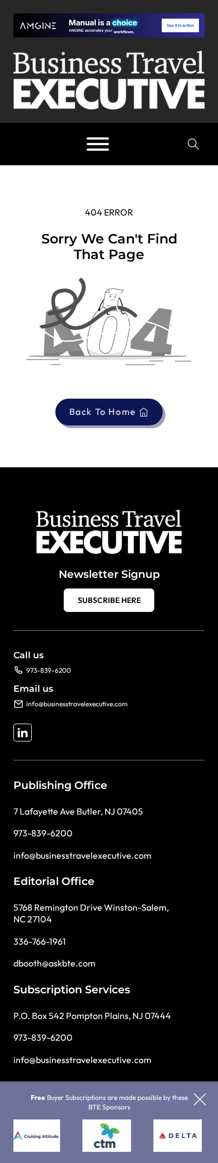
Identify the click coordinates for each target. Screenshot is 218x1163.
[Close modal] (199, 1100)
